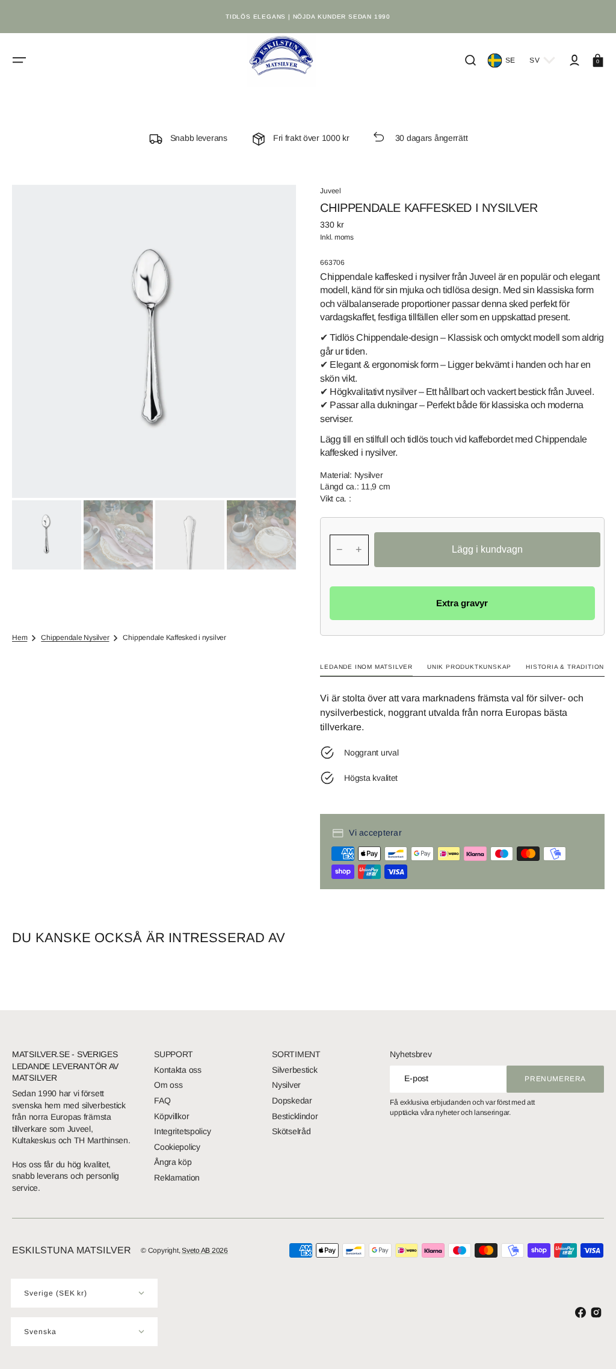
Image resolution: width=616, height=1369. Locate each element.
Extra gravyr (462, 603)
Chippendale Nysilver (75, 637)
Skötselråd (291, 1131)
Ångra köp (172, 1162)
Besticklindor (295, 1116)
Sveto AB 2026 (205, 1250)
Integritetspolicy (182, 1131)
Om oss (168, 1085)
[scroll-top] (590, 1343)
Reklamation (177, 1177)
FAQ (162, 1100)
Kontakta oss (178, 1070)
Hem (19, 637)
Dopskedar (292, 1100)
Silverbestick (294, 1070)
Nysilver (286, 1085)
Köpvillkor (171, 1116)
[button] (19, 60)
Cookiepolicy (177, 1147)
